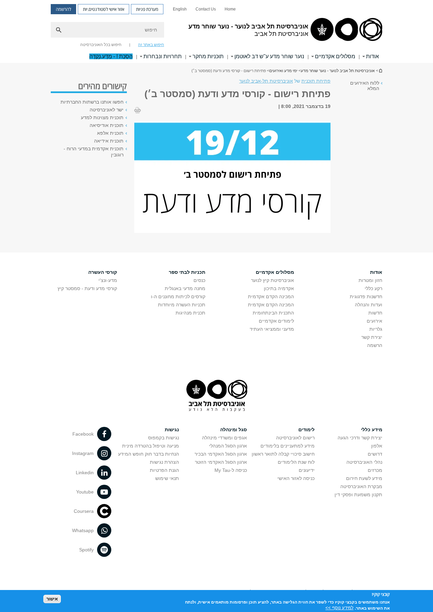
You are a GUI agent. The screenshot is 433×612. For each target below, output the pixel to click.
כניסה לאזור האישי (296, 478)
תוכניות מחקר (208, 56)
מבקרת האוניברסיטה (361, 486)
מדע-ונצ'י (107, 280)
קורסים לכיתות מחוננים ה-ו (178, 296)
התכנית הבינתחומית (273, 312)
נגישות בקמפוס (163, 437)
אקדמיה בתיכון (279, 288)
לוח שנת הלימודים (296, 462)
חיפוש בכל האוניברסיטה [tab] (100, 44)
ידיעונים (307, 470)
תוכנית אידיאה (108, 141)
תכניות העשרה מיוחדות (181, 304)
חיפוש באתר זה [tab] (151, 44)
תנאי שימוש (167, 478)
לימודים (306, 429)
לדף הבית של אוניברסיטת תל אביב (380, 70)
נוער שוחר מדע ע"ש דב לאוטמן (269, 56)
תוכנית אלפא (110, 133)
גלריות (375, 329)
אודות (372, 56)
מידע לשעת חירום (364, 478)
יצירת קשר (371, 337)
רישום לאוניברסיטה (295, 437)
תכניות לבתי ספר (187, 272)
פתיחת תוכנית (316, 81)
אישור (52, 598)
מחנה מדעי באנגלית (185, 288)
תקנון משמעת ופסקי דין (358, 494)
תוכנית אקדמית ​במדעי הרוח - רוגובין (93, 151)
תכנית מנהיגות (190, 312)
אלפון (376, 446)
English (180, 9)
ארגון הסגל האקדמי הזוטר (221, 462)
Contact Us (206, 9)
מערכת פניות (147, 9)
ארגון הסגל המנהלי (228, 446)
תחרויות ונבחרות (162, 56)
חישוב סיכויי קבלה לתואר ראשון (283, 454)
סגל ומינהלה (233, 429)
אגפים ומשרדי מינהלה (224, 437)
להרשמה (63, 9)
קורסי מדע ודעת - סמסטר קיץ (87, 288)
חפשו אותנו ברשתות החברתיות (92, 102)
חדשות (375, 312)
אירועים (374, 321)
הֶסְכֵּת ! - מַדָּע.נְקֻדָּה (111, 56)
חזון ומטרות (370, 280)
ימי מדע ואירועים (283, 70)
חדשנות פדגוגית (366, 296)
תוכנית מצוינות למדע (102, 117)
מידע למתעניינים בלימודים (287, 446)
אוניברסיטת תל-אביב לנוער (266, 81)
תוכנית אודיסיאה (106, 125)
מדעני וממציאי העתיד (272, 329)
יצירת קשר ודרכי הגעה (360, 437)
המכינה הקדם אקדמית (271, 296)
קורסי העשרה (102, 272)
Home (230, 9)
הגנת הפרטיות (164, 470)
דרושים (375, 454)
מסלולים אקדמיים (335, 56)
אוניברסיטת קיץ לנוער (272, 280)
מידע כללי (371, 429)
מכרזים (375, 470)
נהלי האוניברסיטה (364, 462)
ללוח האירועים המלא (364, 85)
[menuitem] (230, 9)
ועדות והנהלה (368, 304)
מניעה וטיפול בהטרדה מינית (150, 446)
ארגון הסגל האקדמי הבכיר (221, 454)
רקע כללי (373, 288)
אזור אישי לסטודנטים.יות (103, 9)
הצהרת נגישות (164, 462)
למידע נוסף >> (339, 607)
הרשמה (374, 345)
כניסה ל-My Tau (230, 470)
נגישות (172, 429)
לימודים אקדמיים (276, 321)
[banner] (216, 31)
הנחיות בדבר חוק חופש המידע (148, 454)
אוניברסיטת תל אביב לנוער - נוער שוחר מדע (338, 70)
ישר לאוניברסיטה (106, 109)
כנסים (199, 280)
